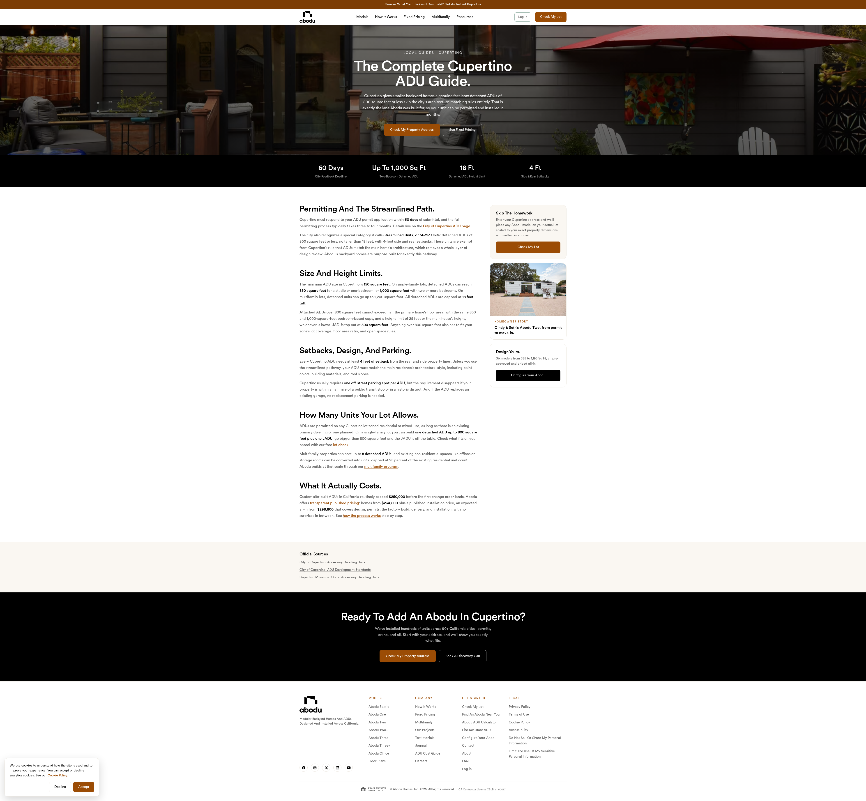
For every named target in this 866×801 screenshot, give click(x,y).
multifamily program (381, 466)
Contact (468, 745)
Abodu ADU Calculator (479, 722)
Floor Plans (377, 761)
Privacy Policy (519, 707)
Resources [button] (464, 17)
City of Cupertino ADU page (446, 226)
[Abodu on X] (326, 768)
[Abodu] (307, 17)
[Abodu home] (310, 704)
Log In (522, 16)
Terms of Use (519, 714)
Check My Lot (551, 16)
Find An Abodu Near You (481, 714)
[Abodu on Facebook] (303, 768)
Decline (60, 787)
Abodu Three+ (379, 745)
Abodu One (377, 714)
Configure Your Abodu (479, 738)
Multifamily (440, 17)
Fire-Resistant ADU (476, 730)
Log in (467, 769)
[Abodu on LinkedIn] (337, 768)
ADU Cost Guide (427, 753)
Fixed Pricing (414, 17)
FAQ (465, 761)
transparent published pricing (334, 503)
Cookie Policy (519, 722)
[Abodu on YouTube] (349, 768)
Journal (421, 745)
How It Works (386, 17)
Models (362, 17)
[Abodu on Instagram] (315, 768)
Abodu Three (378, 738)
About (466, 753)
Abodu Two (377, 722)
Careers (421, 761)
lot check (340, 445)
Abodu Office (379, 753)
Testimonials (424, 738)
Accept (83, 787)
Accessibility (518, 730)
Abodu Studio (379, 707)
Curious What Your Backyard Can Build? (433, 4)
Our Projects (425, 730)
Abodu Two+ (378, 730)
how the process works (362, 516)
